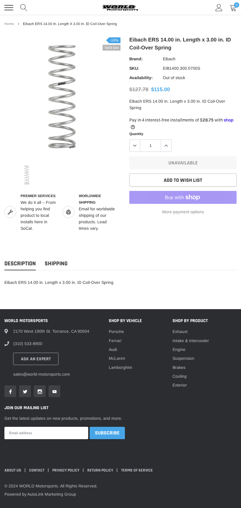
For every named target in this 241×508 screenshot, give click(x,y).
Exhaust (180, 331)
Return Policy (100, 470)
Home (9, 24)
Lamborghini (120, 367)
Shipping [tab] (56, 263)
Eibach (169, 58)
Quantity (136, 134)
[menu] (8, 7)
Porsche (116, 331)
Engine (179, 349)
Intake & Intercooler (191, 340)
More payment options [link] (183, 211)
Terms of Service (137, 470)
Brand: (136, 58)
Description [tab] (20, 263)
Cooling (180, 376)
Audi (113, 349)
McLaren (117, 358)
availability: (141, 77)
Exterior (180, 385)
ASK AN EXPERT (36, 359)
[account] (218, 7)
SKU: (134, 68)
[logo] (120, 7)
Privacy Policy (66, 470)
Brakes (179, 367)
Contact (37, 470)
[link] (26, 174)
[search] (23, 7)
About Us (13, 470)
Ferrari (115, 340)
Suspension (183, 358)
